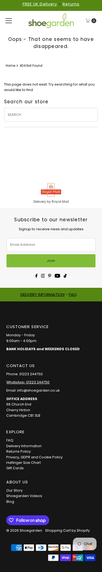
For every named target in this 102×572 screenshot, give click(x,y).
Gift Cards (15, 468)
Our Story (14, 490)
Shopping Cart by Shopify (67, 530)
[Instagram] (43, 275)
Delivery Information (24, 446)
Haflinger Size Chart (23, 462)
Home (10, 65)
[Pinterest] (49, 275)
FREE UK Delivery (40, 4)
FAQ (73, 294)
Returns (71, 4)
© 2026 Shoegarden (24, 530)
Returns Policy (18, 451)
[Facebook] (36, 275)
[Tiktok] (65, 275)
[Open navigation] (8, 20)
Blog (10, 501)
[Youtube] (57, 275)
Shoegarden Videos (24, 496)
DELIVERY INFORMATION (42, 294)
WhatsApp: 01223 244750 (28, 382)
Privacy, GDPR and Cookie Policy (34, 457)
